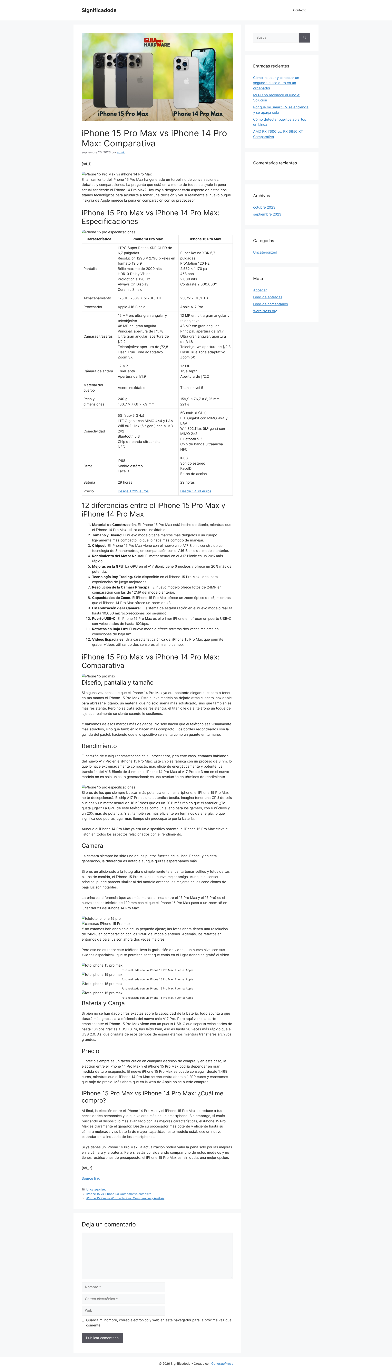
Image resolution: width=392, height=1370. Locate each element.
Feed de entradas (267, 297)
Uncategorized (96, 1189)
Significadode (99, 10)
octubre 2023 (264, 207)
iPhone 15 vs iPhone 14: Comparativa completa (118, 1194)
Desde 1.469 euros (195, 491)
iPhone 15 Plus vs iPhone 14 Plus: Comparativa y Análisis (125, 1198)
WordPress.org (265, 311)
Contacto (299, 10)
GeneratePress (222, 1364)
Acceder (260, 290)
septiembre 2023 (267, 214)
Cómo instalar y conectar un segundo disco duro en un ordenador (276, 83)
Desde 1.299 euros (133, 491)
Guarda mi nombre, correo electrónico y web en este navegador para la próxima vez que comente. (159, 1322)
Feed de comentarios (270, 304)
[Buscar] (304, 38)
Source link (91, 1178)
